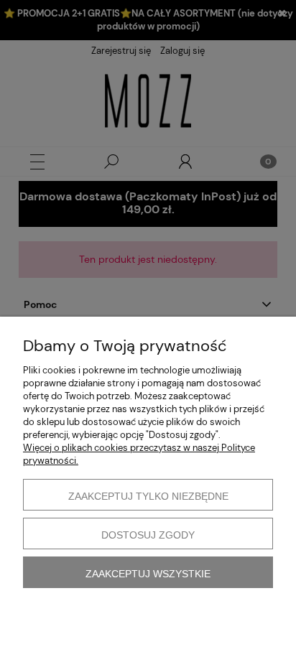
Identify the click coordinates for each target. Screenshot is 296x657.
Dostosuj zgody (148, 535)
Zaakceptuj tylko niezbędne (148, 496)
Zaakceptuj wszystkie (148, 573)
